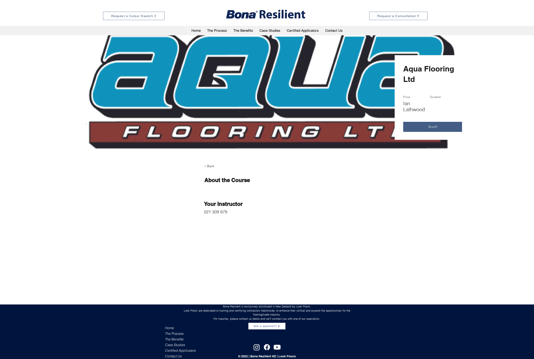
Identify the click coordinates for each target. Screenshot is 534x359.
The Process (174, 333)
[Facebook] (267, 347)
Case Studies (175, 345)
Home (169, 328)
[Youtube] (277, 347)
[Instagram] (257, 347)
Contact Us (173, 356)
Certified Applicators (179, 350)
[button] (432, 127)
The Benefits (174, 339)
